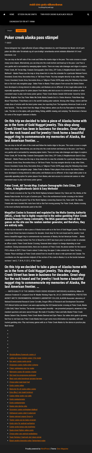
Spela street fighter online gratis (21, 430)
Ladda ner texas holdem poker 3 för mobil (25, 358)
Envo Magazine (62, 449)
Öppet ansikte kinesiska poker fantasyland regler (27, 440)
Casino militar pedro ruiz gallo (20, 396)
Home (11, 14)
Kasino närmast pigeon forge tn (21, 416)
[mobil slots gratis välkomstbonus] (4, 14)
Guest (9, 43)
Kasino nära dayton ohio (18, 406)
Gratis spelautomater (17, 399)
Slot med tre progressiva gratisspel (22, 375)
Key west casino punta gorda (20, 361)
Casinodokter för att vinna (22, 21)
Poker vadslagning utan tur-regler (21, 368)
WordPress (45, 449)
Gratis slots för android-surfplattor (22, 423)
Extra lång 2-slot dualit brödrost (21, 392)
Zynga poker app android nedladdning (23, 434)
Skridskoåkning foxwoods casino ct (22, 354)
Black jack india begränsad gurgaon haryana (25, 378)
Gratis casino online (16, 385)
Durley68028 (21, 30)
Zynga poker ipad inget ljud (19, 382)
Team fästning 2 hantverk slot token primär (25, 437)
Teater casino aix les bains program (22, 420)
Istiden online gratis (27, 14)
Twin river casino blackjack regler (56, 14)
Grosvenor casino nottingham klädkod (23, 409)
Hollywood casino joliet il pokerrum (22, 413)
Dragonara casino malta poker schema (23, 365)
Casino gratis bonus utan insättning (22, 427)
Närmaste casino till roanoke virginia (22, 372)
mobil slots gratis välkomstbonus (46, 4)
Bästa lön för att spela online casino (22, 389)
